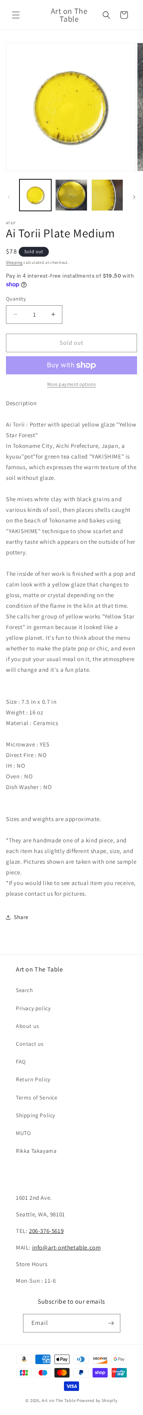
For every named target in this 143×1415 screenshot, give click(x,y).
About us (27, 1026)
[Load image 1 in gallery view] (35, 195)
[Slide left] (8, 197)
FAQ (21, 1061)
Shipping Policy (35, 1115)
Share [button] (21, 917)
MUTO (23, 1133)
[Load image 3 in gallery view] (107, 195)
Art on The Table (58, 1400)
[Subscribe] (111, 1323)
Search (24, 990)
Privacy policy (33, 1008)
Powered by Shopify (97, 1400)
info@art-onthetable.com (66, 1247)
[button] (16, 15)
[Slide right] (134, 197)
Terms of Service (37, 1097)
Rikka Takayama (36, 1150)
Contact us (30, 1043)
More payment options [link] (71, 384)
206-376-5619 (46, 1231)
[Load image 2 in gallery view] (71, 195)
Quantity (16, 298)
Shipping (14, 262)
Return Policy (33, 1079)
